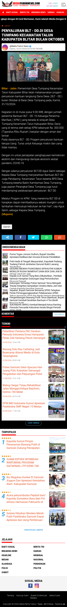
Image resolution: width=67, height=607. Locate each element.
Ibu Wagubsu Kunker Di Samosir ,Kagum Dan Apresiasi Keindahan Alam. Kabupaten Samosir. (26, 481)
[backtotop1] (64, 604)
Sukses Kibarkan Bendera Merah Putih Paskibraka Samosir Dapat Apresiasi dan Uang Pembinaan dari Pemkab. (25, 518)
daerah (51, 12)
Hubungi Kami (22, 595)
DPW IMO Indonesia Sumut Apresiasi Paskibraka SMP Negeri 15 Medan (23, 405)
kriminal (38, 555)
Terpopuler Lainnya (33, 530)
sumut (5, 572)
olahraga (7, 563)
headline (61, 12)
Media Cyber (54, 595)
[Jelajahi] (63, 5)
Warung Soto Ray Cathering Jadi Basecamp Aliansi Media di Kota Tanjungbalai (21, 353)
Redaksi (33, 598)
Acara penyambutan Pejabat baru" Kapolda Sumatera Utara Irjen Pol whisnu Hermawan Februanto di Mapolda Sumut (26, 500)
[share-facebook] (20, 237)
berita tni (24, 12)
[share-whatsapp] (46, 237)
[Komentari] (59, 237)
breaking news (38, 12)
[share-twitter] (33, 237)
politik (37, 568)
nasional (38, 559)
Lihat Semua (33, 423)
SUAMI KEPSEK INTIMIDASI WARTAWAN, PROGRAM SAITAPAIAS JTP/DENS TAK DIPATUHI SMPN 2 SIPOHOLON (24, 464)
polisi (5, 568)
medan (5, 559)
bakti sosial (12, 12)
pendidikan (39, 563)
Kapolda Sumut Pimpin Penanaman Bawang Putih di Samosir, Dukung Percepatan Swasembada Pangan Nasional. (25, 446)
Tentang (10, 595)
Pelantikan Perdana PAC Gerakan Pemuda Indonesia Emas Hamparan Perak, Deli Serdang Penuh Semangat (23, 335)
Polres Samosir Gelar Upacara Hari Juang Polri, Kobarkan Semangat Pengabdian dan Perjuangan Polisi (22, 371)
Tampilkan (58, 314)
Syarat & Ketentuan (39, 595)
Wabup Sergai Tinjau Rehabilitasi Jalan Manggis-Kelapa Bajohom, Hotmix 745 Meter (21, 389)
